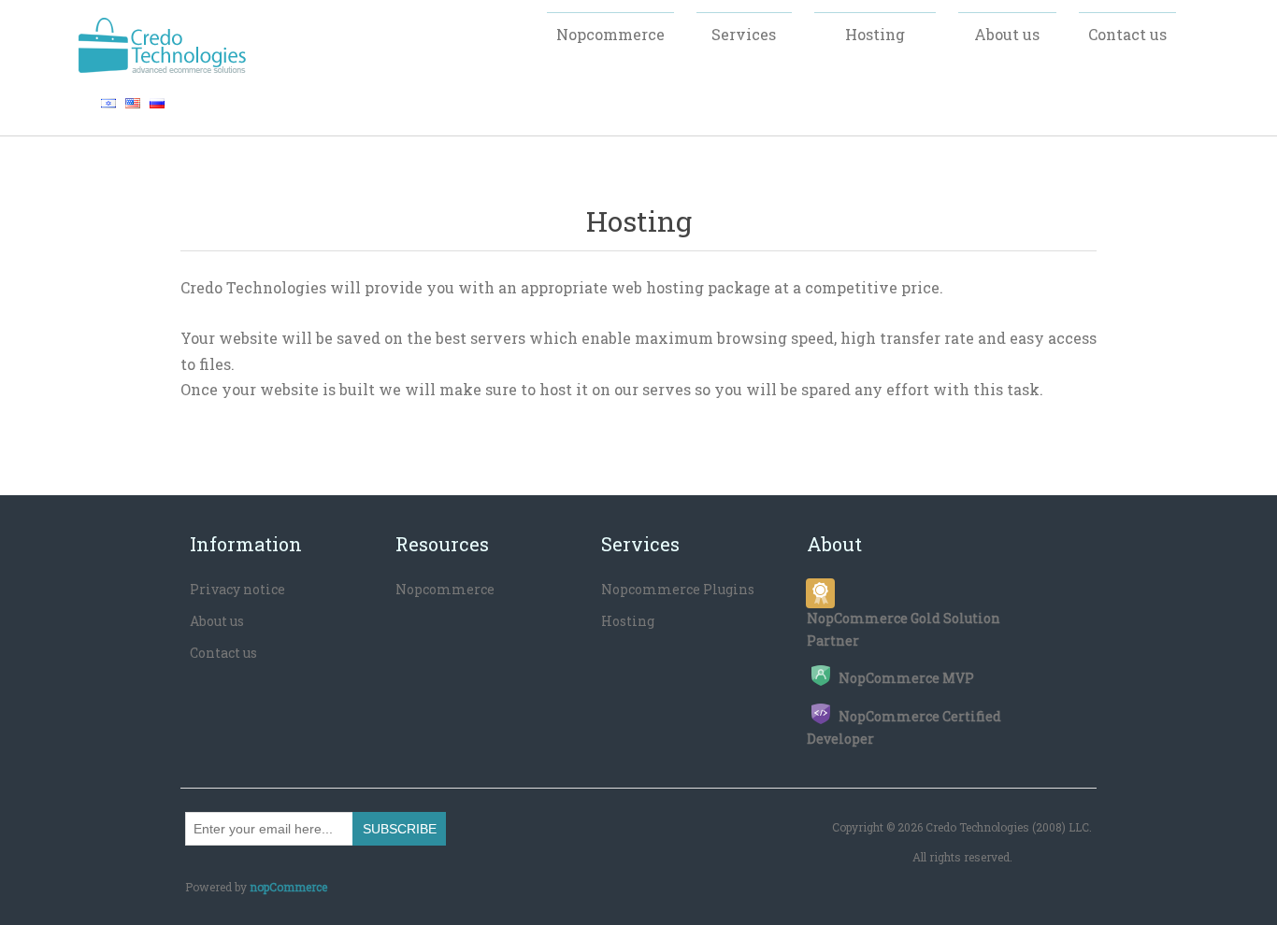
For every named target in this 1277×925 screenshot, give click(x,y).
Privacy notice (237, 589)
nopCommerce (288, 886)
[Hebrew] (108, 103)
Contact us (223, 653)
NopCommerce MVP (906, 678)
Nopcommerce (445, 589)
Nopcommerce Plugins (677, 589)
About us (217, 621)
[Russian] (157, 103)
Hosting (627, 621)
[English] (133, 103)
